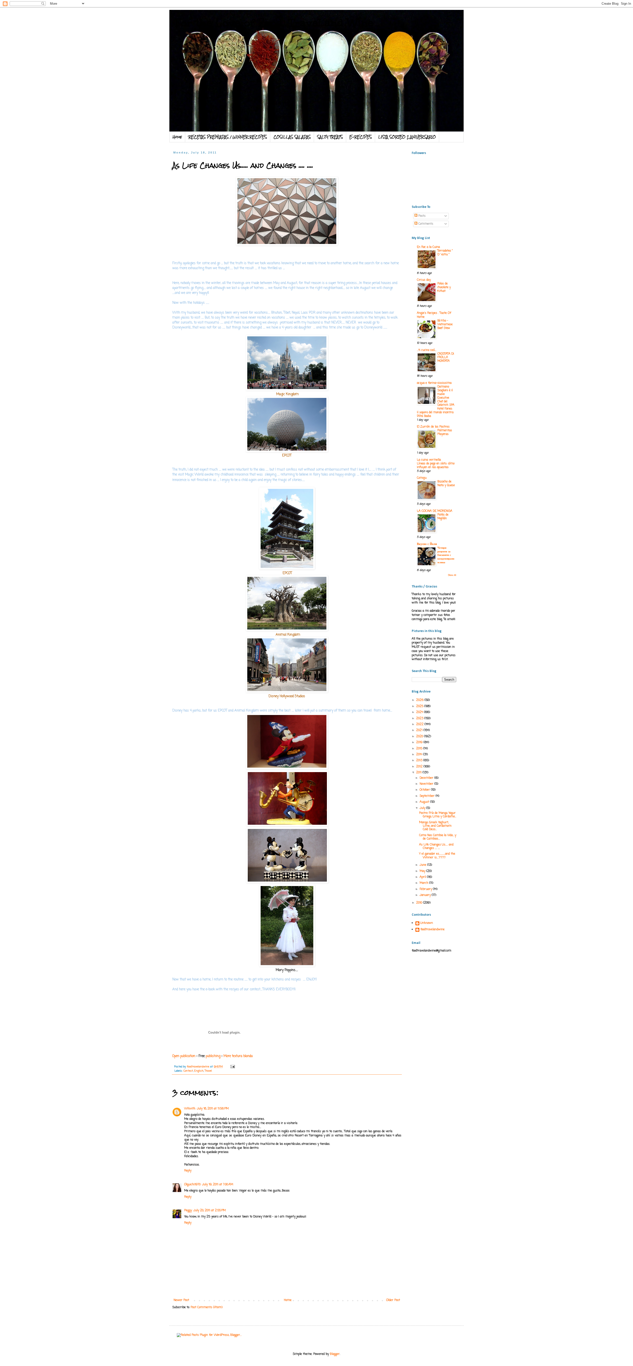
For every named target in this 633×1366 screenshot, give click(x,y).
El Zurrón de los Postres (433, 427)
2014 (419, 754)
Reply (187, 1171)
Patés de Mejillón (442, 517)
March (424, 883)
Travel (208, 1071)
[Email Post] (232, 1067)
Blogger (335, 1354)
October (425, 790)
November (427, 784)
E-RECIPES (360, 136)
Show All (452, 575)
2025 (420, 706)
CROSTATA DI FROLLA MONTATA (445, 358)
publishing (213, 1056)
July (423, 808)
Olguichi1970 (192, 1184)
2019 (420, 742)
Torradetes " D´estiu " (445, 253)
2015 (419, 748)
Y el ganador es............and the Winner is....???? (437, 856)
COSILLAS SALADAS (292, 136)
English (198, 1071)
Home (177, 136)
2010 (419, 903)
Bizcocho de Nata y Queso (446, 483)
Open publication (183, 1056)
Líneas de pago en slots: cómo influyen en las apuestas (435, 465)
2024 (420, 712)
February (426, 889)
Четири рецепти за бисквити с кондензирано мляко (445, 555)
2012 (420, 766)
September (428, 796)
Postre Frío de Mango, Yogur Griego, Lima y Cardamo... (437, 815)
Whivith (189, 1108)
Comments (425, 224)
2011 (419, 772)
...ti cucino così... (426, 350)
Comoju (422, 478)
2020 (420, 736)
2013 (419, 760)
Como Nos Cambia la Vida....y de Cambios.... (437, 837)
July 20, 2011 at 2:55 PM (209, 1210)
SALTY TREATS (330, 136)
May (423, 871)
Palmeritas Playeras (444, 432)
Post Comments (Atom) (207, 1307)
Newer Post (181, 1300)
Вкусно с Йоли (427, 544)
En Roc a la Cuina (428, 247)
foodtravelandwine (432, 930)
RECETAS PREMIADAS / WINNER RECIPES (227, 136)
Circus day (424, 280)
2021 (420, 730)
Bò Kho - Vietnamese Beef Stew (444, 324)
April (423, 877)
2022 (420, 724)
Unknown (426, 923)
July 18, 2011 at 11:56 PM (213, 1108)
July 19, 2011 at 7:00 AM (217, 1184)
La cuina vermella (429, 460)
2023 (420, 718)
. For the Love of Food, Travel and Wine (271, 22)
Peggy (188, 1210)
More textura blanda (238, 1056)
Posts (421, 216)
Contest (188, 1071)
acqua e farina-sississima (434, 383)
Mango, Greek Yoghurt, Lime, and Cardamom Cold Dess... (435, 826)
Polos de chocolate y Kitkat (444, 287)
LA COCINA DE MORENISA (434, 511)
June (423, 865)
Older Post (393, 1300)
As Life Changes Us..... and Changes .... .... (436, 846)
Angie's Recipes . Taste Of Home (434, 315)
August (425, 802)
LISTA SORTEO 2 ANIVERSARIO (407, 136)
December (427, 778)
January (426, 895)
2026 (420, 700)
